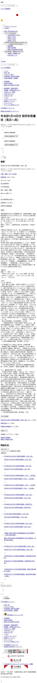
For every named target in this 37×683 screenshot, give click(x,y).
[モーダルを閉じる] (1, 680)
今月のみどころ (12, 55)
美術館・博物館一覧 (14, 53)
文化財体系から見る (14, 35)
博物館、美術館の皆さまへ (12, 90)
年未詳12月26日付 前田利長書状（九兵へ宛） (18, 459)
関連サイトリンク (9, 101)
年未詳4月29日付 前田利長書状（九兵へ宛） (17, 498)
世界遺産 (10, 46)
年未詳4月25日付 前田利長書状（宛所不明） (17, 507)
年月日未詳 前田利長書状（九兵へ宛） (16, 517)
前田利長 (3, 177)
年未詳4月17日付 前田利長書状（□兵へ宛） (17, 469)
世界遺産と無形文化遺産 (16, 43)
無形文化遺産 (12, 47)
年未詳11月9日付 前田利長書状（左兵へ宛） (17, 526)
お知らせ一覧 (8, 95)
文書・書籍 (4, 174)
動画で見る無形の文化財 (15, 49)
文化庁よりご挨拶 (9, 92)
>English (6, 28)
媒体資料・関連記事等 (11, 88)
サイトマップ (8, 103)
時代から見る (12, 37)
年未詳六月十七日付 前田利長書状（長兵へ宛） (18, 549)
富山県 (14, 174)
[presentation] (1, 450)
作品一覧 (11, 31)
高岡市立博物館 (5, 426)
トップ (6, 71)
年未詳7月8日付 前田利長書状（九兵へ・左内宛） (19, 479)
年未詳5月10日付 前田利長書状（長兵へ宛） (14, 420)
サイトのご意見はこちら (11, 105)
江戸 (10, 174)
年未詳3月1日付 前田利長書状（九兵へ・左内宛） (19, 488)
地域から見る (12, 40)
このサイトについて (10, 26)
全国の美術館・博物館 (14, 51)
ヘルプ (6, 97)
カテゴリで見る (10, 33)
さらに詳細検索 (5, 8)
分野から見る (12, 39)
